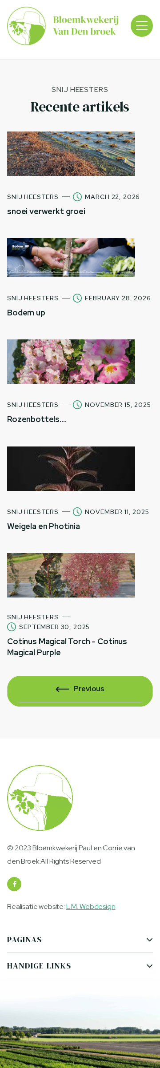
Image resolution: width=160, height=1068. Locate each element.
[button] (142, 26)
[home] (64, 26)
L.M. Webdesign (91, 906)
